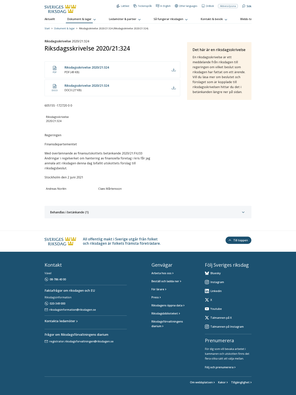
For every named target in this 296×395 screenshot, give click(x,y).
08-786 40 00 (58, 279)
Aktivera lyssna (228, 6)
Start (47, 28)
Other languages (188, 6)
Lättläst (125, 6)
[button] (81, 19)
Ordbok (210, 6)
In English (165, 6)
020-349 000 (57, 303)
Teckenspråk (145, 6)
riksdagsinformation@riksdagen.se (72, 310)
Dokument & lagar (64, 28)
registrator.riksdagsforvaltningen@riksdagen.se (81, 341)
